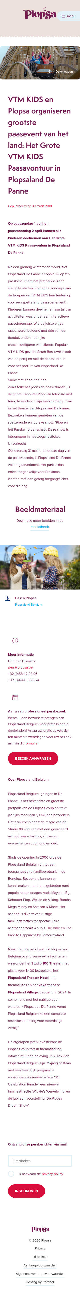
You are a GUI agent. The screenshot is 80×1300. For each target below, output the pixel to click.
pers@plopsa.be (20, 667)
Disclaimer (40, 1256)
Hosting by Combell (40, 1282)
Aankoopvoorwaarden (40, 1265)
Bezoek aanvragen (33, 758)
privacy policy (52, 1173)
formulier (31, 743)
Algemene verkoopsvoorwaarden (40, 1273)
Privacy (40, 1248)
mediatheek (39, 526)
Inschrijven (26, 1191)
